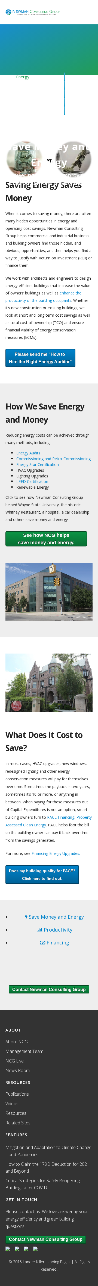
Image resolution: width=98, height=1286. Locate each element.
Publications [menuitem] (17, 1094)
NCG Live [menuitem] (14, 1061)
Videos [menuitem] (12, 1104)
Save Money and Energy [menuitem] (55, 916)
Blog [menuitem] (20, 119)
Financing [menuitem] (24, 93)
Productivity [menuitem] (27, 85)
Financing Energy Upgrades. (56, 853)
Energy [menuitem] (22, 76)
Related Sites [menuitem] (17, 1123)
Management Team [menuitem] (24, 1051)
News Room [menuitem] (17, 1070)
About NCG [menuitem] (26, 110)
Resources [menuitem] (26, 102)
